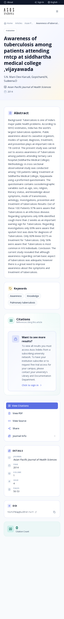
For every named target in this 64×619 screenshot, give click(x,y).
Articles (18, 23)
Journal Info (19, 435)
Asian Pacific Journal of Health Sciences (29, 23)
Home (10, 23)
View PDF (18, 413)
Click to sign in (30, 385)
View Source (19, 420)
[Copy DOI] (54, 512)
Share (16, 428)
